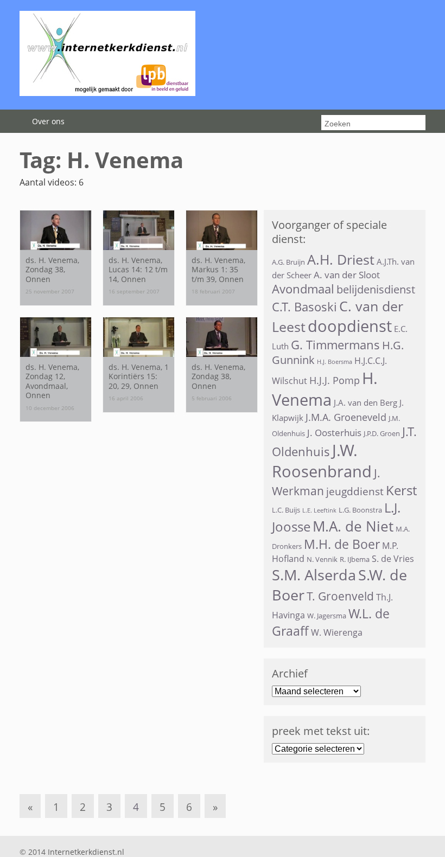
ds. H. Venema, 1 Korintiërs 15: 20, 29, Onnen (139, 376)
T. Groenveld (340, 596)
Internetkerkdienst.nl (86, 852)
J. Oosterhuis (334, 432)
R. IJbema (355, 559)
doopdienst (350, 326)
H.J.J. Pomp (334, 380)
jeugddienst (355, 491)
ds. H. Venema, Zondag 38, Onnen (52, 269)
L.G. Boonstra (360, 510)
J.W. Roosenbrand (322, 460)
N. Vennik (322, 559)
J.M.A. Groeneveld (346, 417)
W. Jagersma (326, 616)
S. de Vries (393, 559)
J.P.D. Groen (382, 433)
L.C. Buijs (286, 510)
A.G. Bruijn (288, 262)
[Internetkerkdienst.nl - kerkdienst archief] (107, 93)
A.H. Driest (340, 259)
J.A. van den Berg (365, 402)
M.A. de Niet (353, 526)
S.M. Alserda (314, 575)
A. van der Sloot (347, 274)
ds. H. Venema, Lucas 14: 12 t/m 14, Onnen (138, 269)
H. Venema (325, 389)
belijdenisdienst (375, 289)
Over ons (48, 121)
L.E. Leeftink (319, 510)
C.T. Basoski (304, 307)
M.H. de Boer (342, 544)
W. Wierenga (337, 632)
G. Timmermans (335, 345)
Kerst (401, 490)
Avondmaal (303, 289)
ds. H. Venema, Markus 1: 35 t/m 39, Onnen (218, 269)
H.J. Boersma (334, 362)
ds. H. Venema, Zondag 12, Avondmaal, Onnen (52, 381)
